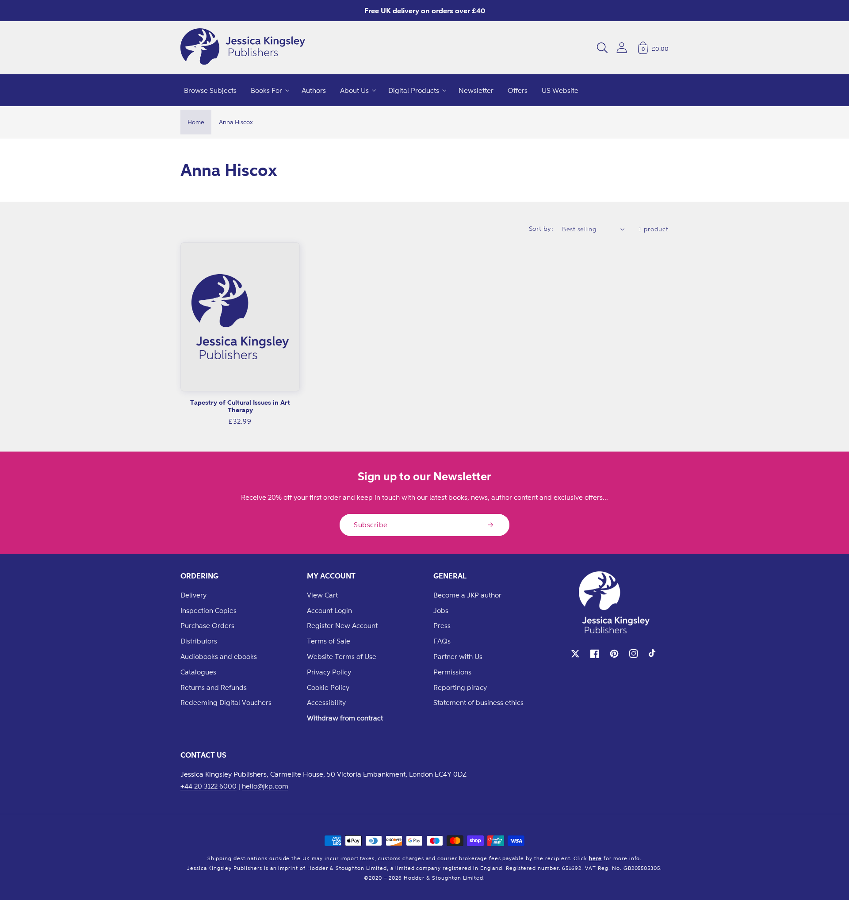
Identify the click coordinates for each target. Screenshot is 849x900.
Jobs (440, 610)
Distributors (198, 641)
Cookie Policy (328, 687)
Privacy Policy (329, 672)
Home (195, 122)
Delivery (193, 595)
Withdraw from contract (345, 718)
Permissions (452, 672)
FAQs (442, 641)
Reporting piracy (460, 687)
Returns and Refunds (213, 687)
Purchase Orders (207, 625)
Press (442, 625)
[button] (602, 48)
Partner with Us (457, 656)
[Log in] (621, 47)
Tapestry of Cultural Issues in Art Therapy (240, 406)
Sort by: (541, 228)
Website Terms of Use (341, 656)
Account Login (329, 610)
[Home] (242, 47)
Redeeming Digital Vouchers (226, 702)
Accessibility (326, 702)
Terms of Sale (328, 641)
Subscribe (371, 525)
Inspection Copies (208, 610)
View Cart (322, 595)
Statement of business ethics (478, 702)
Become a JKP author (467, 595)
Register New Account (342, 625)
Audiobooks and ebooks (218, 656)
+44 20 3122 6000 (208, 786)
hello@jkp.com (265, 786)
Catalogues (198, 672)
